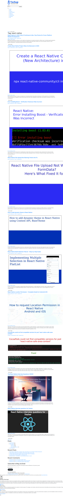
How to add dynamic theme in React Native (20, 212)
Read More (10, 44)
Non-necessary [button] (2, 489)
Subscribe (10, 469)
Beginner (9, 39)
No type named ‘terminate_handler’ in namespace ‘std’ (18, 454)
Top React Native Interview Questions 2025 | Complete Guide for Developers (22, 453)
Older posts (9, 439)
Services (10, 11)
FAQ (10, 17)
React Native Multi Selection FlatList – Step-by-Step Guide (24, 251)
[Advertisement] (31, 25)
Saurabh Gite (19, 38)
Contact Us (11, 14)
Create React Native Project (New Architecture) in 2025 (23, 46)
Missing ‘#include (20, 455)
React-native (13, 39)
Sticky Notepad (11, 12)
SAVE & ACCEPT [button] (2, 493)
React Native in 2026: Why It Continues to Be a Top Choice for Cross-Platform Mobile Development (30, 35)
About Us (10, 13)
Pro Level (9, 206)
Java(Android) (11, 442)
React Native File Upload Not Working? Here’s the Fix (23, 157)
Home (10, 9)
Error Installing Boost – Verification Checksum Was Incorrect (25, 102)
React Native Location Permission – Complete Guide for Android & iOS (27, 292)
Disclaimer (11, 16)
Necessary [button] (1, 484)
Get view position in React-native (20, 459)
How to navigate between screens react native (22, 460)
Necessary (2, 485)
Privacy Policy (11, 15)
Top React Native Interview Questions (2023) (20, 374)
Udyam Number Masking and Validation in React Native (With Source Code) (21, 452)
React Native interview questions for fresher (20, 408)
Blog (10, 10)
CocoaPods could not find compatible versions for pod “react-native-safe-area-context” (30, 333)
